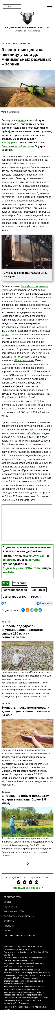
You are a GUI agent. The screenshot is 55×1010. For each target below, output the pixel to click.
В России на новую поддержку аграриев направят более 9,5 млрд (25, 799)
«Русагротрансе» (24, 360)
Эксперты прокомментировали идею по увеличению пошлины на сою (26, 711)
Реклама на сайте (14, 911)
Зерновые (39, 589)
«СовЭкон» (33, 433)
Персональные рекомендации (21, 935)
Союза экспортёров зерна (18, 146)
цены (21, 120)
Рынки (7, 930)
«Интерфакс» (10, 142)
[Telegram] (32, 610)
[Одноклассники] (27, 610)
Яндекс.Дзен (37, 555)
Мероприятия (11, 906)
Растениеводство (14, 589)
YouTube (8, 572)
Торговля (19, 583)
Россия (36, 596)
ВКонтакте (33, 568)
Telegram (9, 559)
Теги (5, 583)
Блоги (7, 901)
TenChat (34, 559)
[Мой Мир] (40, 610)
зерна (5, 334)
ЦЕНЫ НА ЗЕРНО (14, 596)
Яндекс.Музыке (13, 568)
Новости (9, 925)
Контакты (9, 921)
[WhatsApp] (36, 610)
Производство (12, 897)
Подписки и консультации (19, 916)
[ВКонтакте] (23, 610)
